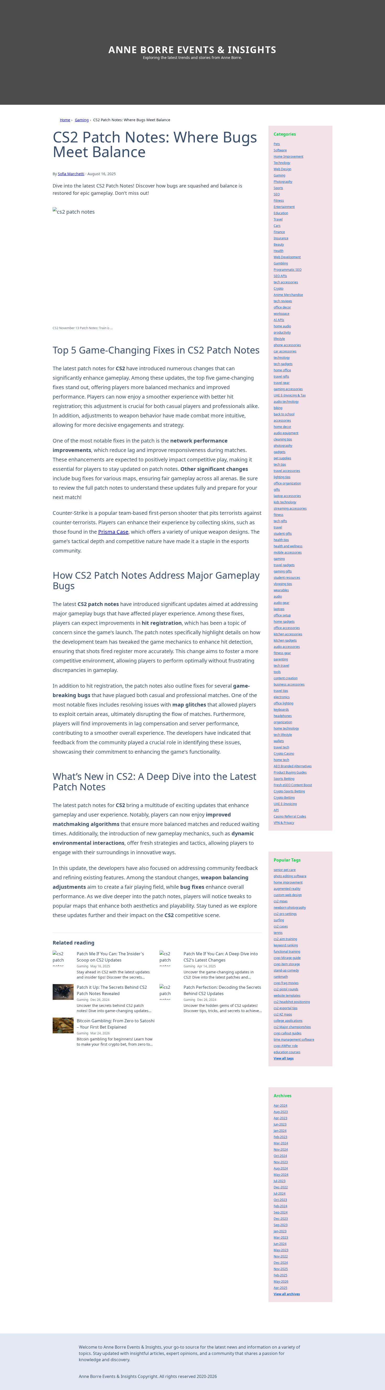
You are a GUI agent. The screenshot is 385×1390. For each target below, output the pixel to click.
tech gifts (280, 521)
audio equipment (286, 433)
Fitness (279, 200)
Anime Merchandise (288, 295)
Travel (278, 219)
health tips (281, 540)
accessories (282, 420)
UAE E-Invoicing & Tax (290, 395)
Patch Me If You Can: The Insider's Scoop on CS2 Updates (110, 957)
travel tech (281, 747)
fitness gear (282, 653)
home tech (281, 760)
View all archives (287, 1294)
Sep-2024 (281, 1212)
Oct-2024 (280, 1156)
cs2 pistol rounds (286, 989)
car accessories (285, 351)
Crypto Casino (284, 753)
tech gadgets (283, 364)
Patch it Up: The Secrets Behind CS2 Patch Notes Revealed (112, 990)
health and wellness (288, 546)
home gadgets (284, 621)
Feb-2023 (280, 1137)
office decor (282, 307)
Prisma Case (113, 531)
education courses (287, 1052)
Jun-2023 (280, 1124)
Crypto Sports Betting (289, 791)
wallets (279, 741)
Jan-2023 (280, 1231)
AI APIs (279, 320)
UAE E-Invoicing (285, 804)
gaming (279, 558)
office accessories (287, 628)
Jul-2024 (279, 1193)
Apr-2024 (280, 1105)
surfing (279, 920)
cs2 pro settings (285, 914)
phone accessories (287, 345)
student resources (287, 577)
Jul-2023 (279, 1181)
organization (283, 722)
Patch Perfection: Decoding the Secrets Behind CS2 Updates (222, 990)
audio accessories (287, 646)
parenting (281, 659)
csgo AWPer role (286, 1046)
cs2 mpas (281, 901)
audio (278, 596)
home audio (282, 326)
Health (278, 251)
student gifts (283, 533)
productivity (282, 332)
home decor (282, 426)
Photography (283, 181)
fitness (278, 514)
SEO (277, 194)
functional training (287, 951)
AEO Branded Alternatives (293, 766)
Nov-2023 (281, 1162)
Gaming (82, 119)
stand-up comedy (286, 970)
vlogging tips (283, 584)
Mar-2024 (281, 1143)
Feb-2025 (280, 1275)
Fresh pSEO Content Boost (293, 785)
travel (278, 527)
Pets (277, 144)
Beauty (279, 244)
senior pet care (285, 870)
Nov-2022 (281, 1256)
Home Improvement (288, 156)
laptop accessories (287, 496)
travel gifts (281, 376)
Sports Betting (284, 778)
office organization (287, 483)
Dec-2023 (281, 1218)
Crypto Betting (284, 797)
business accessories (289, 684)
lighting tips (282, 477)
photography (283, 445)
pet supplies (282, 458)
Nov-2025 (281, 1269)
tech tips (280, 464)
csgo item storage (287, 964)
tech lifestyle (283, 734)
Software (280, 150)
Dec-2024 (281, 1262)
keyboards (281, 709)
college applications (288, 1020)
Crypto (278, 288)
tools (277, 672)
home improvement (288, 882)
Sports (278, 188)
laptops (279, 609)
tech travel (281, 665)
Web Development (287, 257)
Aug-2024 (281, 1168)
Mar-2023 (281, 1237)
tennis (278, 932)
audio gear (281, 602)
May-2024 (281, 1174)
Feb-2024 (280, 1206)
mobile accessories (288, 552)
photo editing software (290, 876)
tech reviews (283, 301)
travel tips (281, 690)
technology (282, 357)
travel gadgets (284, 565)
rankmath (281, 976)
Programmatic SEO (287, 269)
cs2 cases (281, 926)
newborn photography (290, 907)
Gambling (281, 263)
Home (65, 119)
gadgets (279, 452)
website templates (287, 995)
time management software (294, 1039)
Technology (282, 163)
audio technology (286, 401)
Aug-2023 (281, 1112)
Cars (277, 225)
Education (281, 213)
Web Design (282, 169)
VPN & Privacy (284, 822)
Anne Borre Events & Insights (192, 49)
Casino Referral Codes (290, 816)
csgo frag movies (286, 983)
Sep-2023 (281, 1225)
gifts (277, 489)
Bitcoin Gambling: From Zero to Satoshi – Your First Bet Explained (116, 1024)
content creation (286, 678)
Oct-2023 (280, 1200)
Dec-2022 (281, 1187)
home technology (286, 728)
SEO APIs (280, 276)
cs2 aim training (285, 939)
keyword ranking (286, 945)
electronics (282, 697)
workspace (281, 313)
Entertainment (284, 207)
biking (278, 408)
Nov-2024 (281, 1149)
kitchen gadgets (285, 640)
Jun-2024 (280, 1244)
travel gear (282, 382)
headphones (283, 716)
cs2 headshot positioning (292, 1002)
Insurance (281, 238)
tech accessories (286, 282)
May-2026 (281, 1281)
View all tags (284, 1058)
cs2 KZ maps (283, 1014)
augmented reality (287, 888)
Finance (279, 232)
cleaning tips (283, 439)
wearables (281, 590)
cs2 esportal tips (286, 1008)
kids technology (285, 502)
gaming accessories (288, 389)
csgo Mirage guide (287, 958)
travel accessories (287, 470)
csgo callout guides (287, 1033)
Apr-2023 (280, 1118)
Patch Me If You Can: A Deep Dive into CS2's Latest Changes (221, 957)
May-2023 (281, 1250)
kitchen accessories (288, 634)
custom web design (288, 895)
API (276, 810)
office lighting (283, 703)
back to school (284, 414)
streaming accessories (290, 508)
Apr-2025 (280, 1288)
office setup (282, 615)
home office (282, 370)
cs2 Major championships (292, 1027)
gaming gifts (283, 571)
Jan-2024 (280, 1130)
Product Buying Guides (290, 772)
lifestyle (279, 339)
